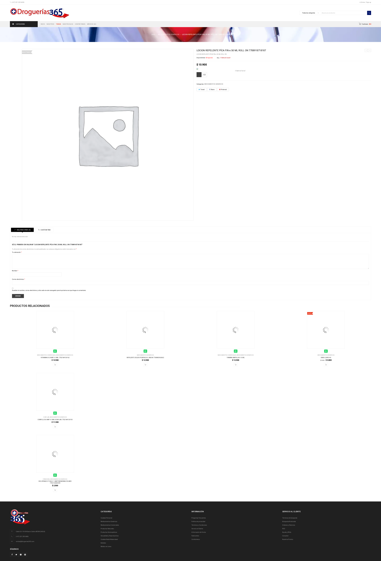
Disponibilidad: (201, 57)
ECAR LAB (46, 417)
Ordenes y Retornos (288, 525)
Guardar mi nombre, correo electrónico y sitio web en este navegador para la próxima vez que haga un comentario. (49, 290)
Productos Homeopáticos (109, 532)
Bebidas (103, 543)
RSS (283, 528)
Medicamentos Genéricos (109, 521)
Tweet (202, 89)
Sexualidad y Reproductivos (110, 536)
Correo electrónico (18, 279)
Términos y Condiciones (199, 525)
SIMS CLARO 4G (326, 357)
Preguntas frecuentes (198, 518)
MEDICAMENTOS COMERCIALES (46, 355)
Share (213, 89)
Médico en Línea (106, 546)
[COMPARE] (199, 74)
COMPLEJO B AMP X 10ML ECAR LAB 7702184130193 (55, 419)
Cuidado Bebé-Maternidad (109, 539)
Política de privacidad (198, 521)
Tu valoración (17, 252)
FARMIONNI (46, 479)
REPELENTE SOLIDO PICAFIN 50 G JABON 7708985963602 (145, 357)
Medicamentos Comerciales (110, 525)
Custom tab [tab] (45, 230)
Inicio (153, 34)
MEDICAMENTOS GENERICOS (168, 34)
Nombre (15, 271)
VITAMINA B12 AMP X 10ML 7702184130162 (55, 357)
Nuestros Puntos (287, 539)
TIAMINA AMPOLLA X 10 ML (236, 357)
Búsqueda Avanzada (289, 521)
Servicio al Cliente (197, 528)
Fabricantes (195, 536)
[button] (55, 364)
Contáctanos (195, 539)
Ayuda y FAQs (286, 532)
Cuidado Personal (106, 518)
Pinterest (224, 89)
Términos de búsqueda (289, 518)
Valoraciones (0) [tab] (23, 230)
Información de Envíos (198, 532)
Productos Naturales (107, 528)
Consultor (285, 536)
